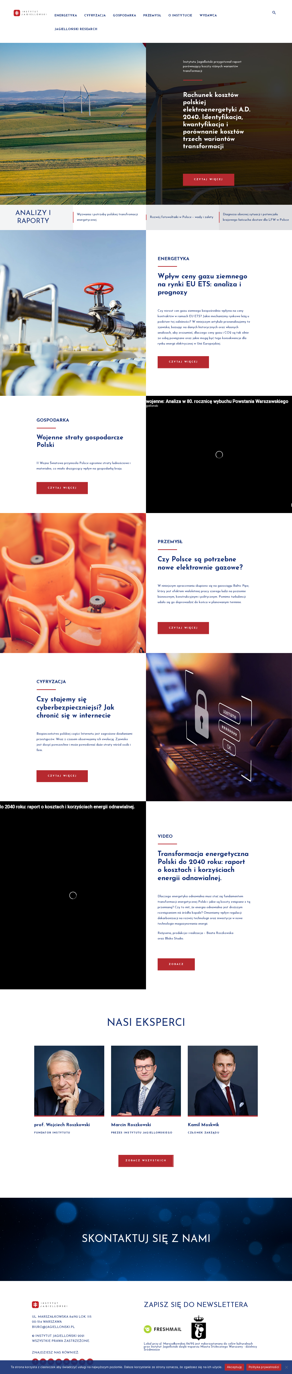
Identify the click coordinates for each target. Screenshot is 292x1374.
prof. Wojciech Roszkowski (62, 1125)
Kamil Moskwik (203, 1125)
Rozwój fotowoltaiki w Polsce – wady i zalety (181, 217)
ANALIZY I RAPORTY (33, 217)
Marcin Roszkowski (131, 1125)
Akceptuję (234, 1367)
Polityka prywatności (264, 1367)
